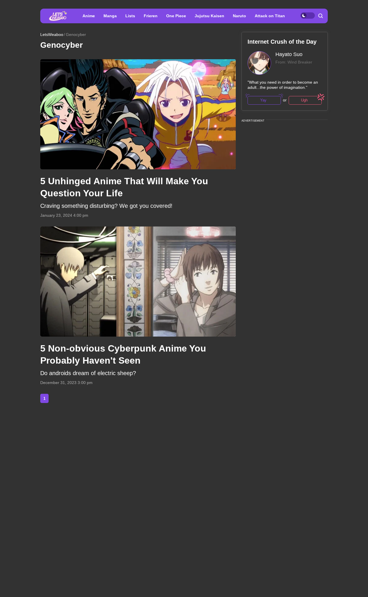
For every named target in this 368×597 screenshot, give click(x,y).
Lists (130, 16)
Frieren (151, 16)
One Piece (176, 16)
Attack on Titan (270, 16)
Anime (89, 16)
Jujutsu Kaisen (209, 16)
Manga (110, 16)
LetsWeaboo (51, 34)
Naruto (239, 16)
